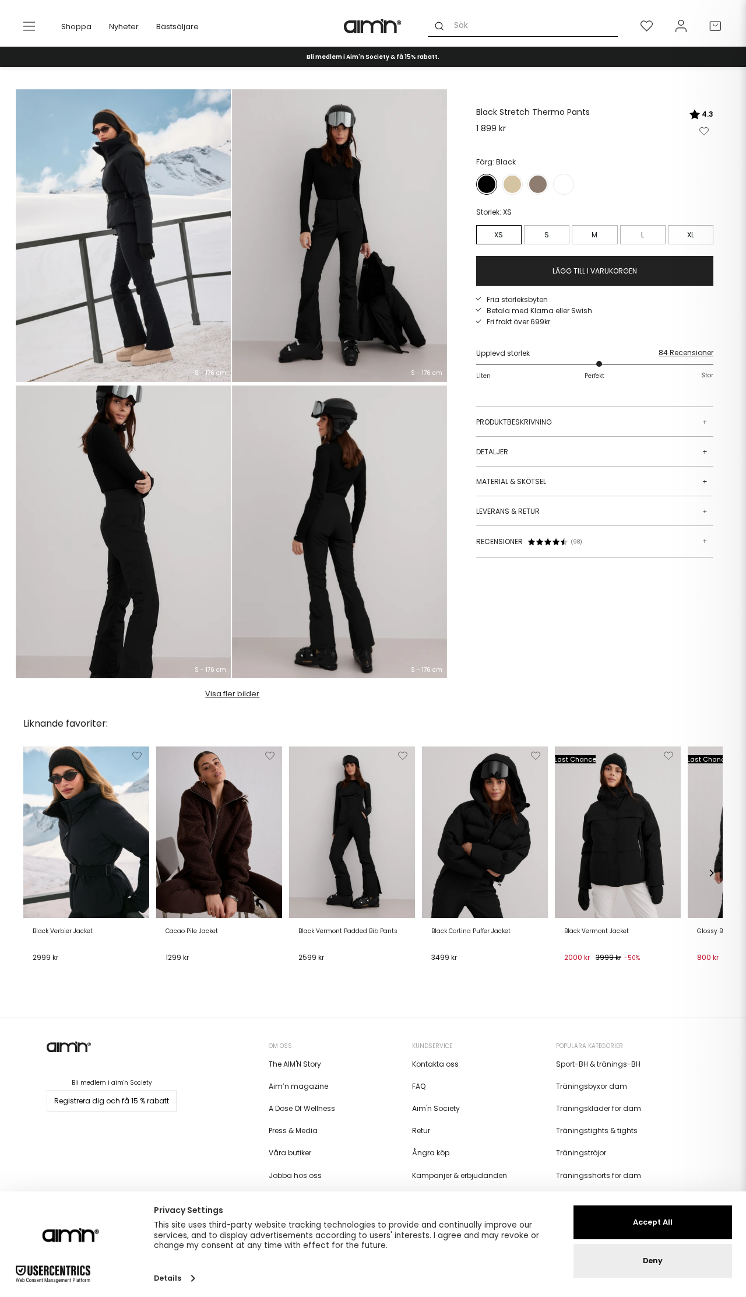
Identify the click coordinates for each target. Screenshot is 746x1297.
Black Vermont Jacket (596, 931)
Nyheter (124, 26)
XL (690, 235)
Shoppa (76, 26)
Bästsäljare (177, 26)
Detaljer (592, 452)
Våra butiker (290, 1153)
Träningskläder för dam (598, 1108)
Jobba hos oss (295, 1175)
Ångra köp (430, 1153)
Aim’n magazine (298, 1086)
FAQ (418, 1086)
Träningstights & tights (597, 1130)
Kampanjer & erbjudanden (459, 1175)
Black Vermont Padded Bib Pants (347, 931)
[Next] (711, 873)
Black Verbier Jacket (63, 931)
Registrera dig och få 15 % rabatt (111, 1101)
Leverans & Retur (592, 511)
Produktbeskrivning (592, 422)
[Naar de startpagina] (373, 26)
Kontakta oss (435, 1064)
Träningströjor (581, 1153)
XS (498, 235)
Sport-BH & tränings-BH (598, 1064)
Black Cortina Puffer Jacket (471, 931)
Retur (421, 1130)
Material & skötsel (592, 481)
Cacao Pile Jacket (192, 931)
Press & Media (293, 1130)
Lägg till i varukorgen (73, 971)
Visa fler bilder (232, 694)
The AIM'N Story (295, 1064)
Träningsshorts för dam (598, 1175)
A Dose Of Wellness (302, 1108)
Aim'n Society (436, 1108)
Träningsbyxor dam (591, 1086)
